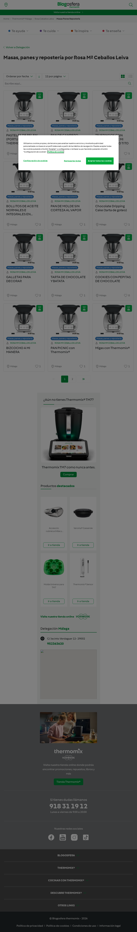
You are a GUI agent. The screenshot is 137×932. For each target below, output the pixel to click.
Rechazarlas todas (72, 161)
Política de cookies (56, 152)
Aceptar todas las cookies (100, 161)
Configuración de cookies (35, 161)
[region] (68, 152)
